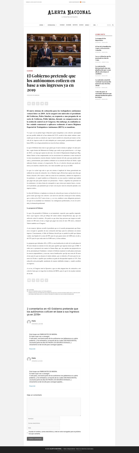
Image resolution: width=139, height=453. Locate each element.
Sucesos (81, 24)
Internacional (51, 25)
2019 (29, 291)
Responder (32, 349)
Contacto (79, 450)
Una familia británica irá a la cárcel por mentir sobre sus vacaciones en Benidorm (51, 294)
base (39, 291)
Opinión (87, 25)
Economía (68, 24)
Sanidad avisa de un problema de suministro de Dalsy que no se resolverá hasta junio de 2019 (54, 292)
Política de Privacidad (70, 450)
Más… (94, 25)
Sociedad (62, 24)
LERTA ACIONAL (69, 13)
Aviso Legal (60, 450)
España (41, 25)
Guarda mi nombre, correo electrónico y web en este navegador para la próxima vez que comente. (55, 433)
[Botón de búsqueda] (113, 25)
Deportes (75, 24)
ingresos (48, 291)
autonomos (34, 291)
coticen (43, 291)
